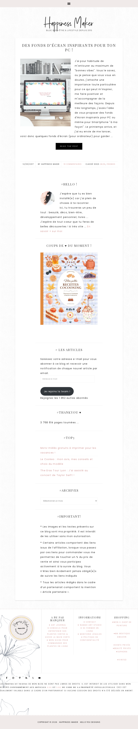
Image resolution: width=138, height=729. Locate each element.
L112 (59, 687)
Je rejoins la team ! (57, 391)
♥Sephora (122, 651)
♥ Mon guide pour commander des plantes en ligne (57, 643)
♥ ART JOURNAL (57, 625)
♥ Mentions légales (90, 634)
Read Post (69, 146)
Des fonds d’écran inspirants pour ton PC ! (69, 47)
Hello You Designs (90, 722)
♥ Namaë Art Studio (90, 625)
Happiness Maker (69, 23)
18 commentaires (73, 164)
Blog (103, 164)
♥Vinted (122, 660)
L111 (49, 687)
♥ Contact (90, 622)
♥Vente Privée (122, 645)
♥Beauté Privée (122, 648)
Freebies (111, 164)
